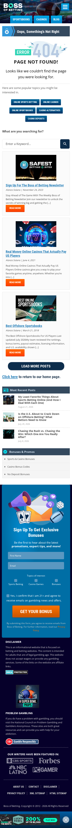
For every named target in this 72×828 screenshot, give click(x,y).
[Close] (66, 819)
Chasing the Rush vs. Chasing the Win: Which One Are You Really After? (39, 434)
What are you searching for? (23, 131)
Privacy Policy (16, 793)
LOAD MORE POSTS (36, 366)
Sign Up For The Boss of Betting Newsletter (35, 185)
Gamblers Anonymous (18, 726)
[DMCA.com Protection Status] (17, 673)
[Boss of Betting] (13, 10)
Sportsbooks (21, 19)
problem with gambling (36, 718)
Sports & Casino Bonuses (21, 459)
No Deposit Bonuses (18, 474)
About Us (18, 786)
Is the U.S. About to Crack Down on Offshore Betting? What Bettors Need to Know (38, 417)
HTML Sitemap (58, 793)
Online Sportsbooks (22, 110)
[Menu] (65, 7)
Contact (34, 786)
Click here (10, 377)
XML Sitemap (37, 793)
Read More (15, 208)
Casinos (41, 19)
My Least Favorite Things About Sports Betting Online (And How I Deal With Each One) (39, 400)
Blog (56, 19)
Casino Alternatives (49, 110)
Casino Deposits (36, 118)
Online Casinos (50, 102)
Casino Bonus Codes (18, 466)
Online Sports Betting (25, 102)
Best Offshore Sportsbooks (24, 326)
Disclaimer (50, 786)
